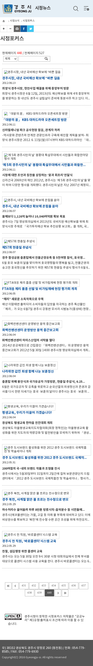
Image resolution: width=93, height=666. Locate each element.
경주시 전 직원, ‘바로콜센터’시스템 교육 (29, 541)
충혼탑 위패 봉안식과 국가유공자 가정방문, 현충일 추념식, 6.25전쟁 (45, 382)
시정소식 (14, 20)
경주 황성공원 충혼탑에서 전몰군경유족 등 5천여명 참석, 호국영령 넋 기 (47, 258)
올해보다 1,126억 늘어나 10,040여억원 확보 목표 (33, 216)
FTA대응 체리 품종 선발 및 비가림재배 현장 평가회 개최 (39, 289)
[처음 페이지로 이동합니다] (8, 585)
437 (83, 585)
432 (34, 585)
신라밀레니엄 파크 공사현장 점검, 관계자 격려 (31, 130)
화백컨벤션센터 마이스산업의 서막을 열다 (28, 340)
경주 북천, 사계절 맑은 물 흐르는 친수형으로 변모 (35, 499)
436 (73, 585)
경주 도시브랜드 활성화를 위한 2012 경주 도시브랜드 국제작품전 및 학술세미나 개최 (44, 458)
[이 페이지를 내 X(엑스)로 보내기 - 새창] (30, 31)
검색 (75, 8)
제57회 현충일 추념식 (17, 247)
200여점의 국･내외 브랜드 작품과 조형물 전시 (31, 468)
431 (24, 585)
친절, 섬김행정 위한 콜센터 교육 (22, 551)
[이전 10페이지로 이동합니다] (15, 585)
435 (63, 585)
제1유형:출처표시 (40, 620)
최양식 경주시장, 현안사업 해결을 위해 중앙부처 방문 (35, 88)
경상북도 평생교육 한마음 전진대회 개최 (27, 423)
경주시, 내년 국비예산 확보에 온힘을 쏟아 (30, 206)
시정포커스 (29, 20)
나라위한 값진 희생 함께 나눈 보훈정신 (28, 371)
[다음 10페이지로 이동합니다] (58, 593)
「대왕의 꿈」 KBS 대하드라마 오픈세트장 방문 (34, 120)
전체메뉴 (86, 8)
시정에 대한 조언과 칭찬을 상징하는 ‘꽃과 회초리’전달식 (37, 175)
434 (53, 585)
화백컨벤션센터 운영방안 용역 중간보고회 (30, 330)
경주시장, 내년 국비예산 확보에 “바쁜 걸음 (31, 78)
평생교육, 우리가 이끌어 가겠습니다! (27, 413)
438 (29, 592)
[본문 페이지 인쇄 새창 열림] (17, 31)
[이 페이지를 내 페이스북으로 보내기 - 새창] (24, 31)
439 (39, 592)
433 (44, 585)
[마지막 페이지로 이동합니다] (65, 593)
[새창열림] (13, 619)
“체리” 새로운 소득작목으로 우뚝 (23, 299)
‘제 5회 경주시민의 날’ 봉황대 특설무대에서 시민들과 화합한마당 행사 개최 (44, 165)
